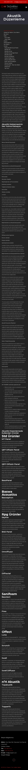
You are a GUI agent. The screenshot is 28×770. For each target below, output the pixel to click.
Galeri (5, 36)
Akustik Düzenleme (9, 30)
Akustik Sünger (8, 54)
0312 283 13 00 (8, 2)
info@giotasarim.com (20, 2)
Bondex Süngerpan (9, 56)
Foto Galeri (7, 37)
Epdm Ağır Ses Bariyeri (10, 61)
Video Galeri (7, 39)
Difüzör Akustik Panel (10, 59)
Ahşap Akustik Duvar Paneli (11, 47)
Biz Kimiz (6, 34)
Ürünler (5, 46)
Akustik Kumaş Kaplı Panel (11, 53)
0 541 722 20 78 (9, 750)
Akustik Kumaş (8, 51)
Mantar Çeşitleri (8, 63)
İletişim (5, 41)
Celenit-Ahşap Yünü (9, 58)
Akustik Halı (7, 49)
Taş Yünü (7, 68)
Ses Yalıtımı (6, 44)
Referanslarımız (7, 42)
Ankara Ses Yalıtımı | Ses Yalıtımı (12, 32)
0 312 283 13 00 (8, 748)
